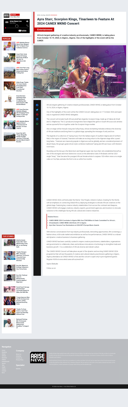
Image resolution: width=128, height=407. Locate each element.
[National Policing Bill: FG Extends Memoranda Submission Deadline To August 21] (9, 318)
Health (3, 367)
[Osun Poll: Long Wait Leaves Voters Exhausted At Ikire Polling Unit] (9, 67)
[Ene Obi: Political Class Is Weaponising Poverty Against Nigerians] (9, 274)
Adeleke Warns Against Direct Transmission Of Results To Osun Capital (22, 125)
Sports (4, 363)
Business (4, 357)
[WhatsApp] (49, 271)
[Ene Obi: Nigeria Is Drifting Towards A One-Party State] (9, 265)
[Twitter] (47, 271)
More (3, 372)
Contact (4, 371)
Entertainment (44, 29)
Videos (4, 369)
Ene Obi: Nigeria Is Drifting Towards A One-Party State (22, 267)
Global (3, 354)
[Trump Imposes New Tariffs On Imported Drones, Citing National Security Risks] (9, 296)
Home (3, 350)
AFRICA (4, 356)
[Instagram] (48, 271)
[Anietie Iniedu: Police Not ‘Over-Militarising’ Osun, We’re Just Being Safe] (9, 239)
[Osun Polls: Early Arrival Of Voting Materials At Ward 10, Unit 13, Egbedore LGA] (9, 53)
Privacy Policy (19, 360)
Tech (3, 365)
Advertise (18, 356)
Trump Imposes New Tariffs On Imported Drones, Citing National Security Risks (23, 301)
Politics (4, 359)
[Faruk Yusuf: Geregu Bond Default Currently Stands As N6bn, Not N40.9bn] (9, 286)
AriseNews (53, 15)
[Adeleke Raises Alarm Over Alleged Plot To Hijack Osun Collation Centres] (9, 42)
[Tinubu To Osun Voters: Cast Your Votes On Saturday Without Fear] (9, 308)
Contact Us (19, 358)
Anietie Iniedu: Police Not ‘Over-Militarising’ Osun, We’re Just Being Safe (22, 243)
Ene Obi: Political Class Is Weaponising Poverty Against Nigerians (21, 278)
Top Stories (8, 236)
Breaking (4, 352)
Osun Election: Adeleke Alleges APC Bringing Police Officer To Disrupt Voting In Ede (22, 113)
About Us (18, 354)
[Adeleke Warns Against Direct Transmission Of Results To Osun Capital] (9, 120)
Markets (18, 368)
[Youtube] (50, 271)
